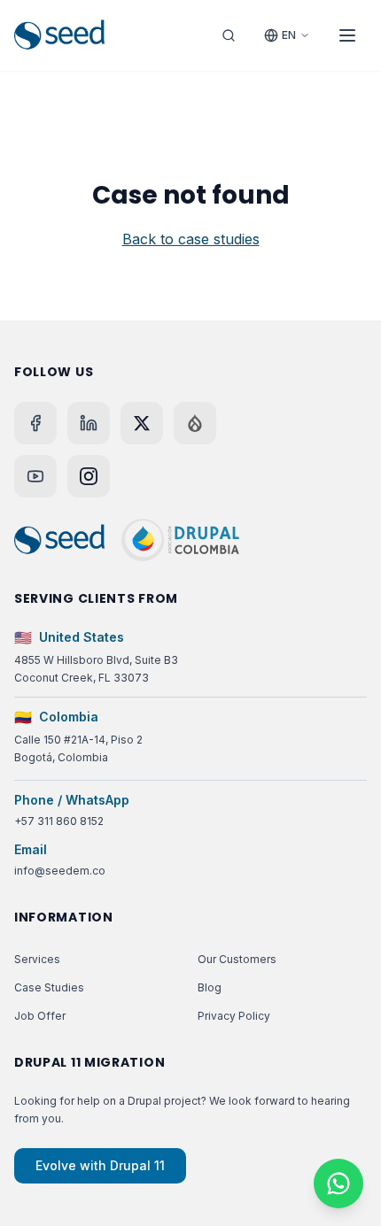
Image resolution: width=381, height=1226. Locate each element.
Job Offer (40, 1015)
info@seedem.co (59, 870)
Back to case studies (191, 239)
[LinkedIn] (88, 423)
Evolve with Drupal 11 (100, 1165)
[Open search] (228, 35)
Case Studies (49, 987)
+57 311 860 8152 (59, 821)
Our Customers (237, 959)
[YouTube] (35, 476)
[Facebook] (35, 423)
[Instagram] (88, 476)
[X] (142, 423)
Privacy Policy (234, 1015)
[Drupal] (195, 423)
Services (37, 959)
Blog (210, 987)
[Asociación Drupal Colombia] (180, 540)
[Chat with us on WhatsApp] (338, 1183)
